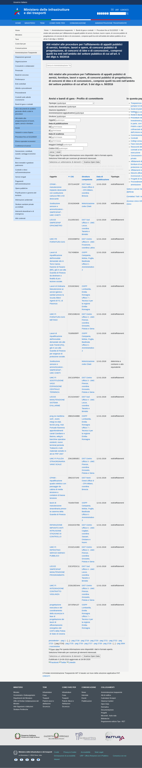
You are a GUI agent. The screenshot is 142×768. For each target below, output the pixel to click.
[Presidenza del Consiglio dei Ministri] (27, 736)
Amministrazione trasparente (62, 30)
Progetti (104, 713)
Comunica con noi (119, 756)
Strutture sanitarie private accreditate (24, 205)
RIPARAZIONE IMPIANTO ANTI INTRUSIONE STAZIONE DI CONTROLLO (56, 531)
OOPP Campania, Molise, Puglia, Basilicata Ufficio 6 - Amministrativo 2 (88, 261)
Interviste (85, 695)
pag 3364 (121, 643)
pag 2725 (69, 643)
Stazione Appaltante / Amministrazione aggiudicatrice (62, 111)
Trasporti (46, 698)
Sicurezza (46, 706)
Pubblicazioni (87, 701)
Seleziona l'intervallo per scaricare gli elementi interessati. (73, 158)
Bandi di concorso (22, 75)
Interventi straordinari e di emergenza (24, 212)
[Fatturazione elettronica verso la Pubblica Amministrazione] (115, 736)
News (84, 692)
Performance (20, 79)
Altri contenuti (20, 218)
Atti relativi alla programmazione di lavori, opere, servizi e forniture (24, 120)
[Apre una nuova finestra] (54, 662)
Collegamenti (107, 687)
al (49, 130)
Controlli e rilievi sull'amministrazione (22, 171)
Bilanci (17, 158)
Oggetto (52, 120)
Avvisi (17, 128)
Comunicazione (78, 23)
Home (18, 23)
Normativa (105, 707)
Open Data (105, 704)
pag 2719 (84, 641)
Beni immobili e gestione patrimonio (24, 164)
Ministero (30, 23)
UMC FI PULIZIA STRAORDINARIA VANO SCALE (57, 461)
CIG (71, 177)
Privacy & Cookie (70, 752)
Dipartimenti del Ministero (22, 698)
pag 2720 (94, 641)
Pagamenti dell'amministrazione (22, 182)
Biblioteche (105, 718)
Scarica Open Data (92, 162)
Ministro (16, 692)
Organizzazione (21, 61)
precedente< (54, 641)
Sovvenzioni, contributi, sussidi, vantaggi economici (25, 152)
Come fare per (57, 23)
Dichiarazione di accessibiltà (64, 756)
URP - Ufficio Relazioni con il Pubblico (94, 756)
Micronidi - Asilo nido (108, 716)
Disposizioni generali (23, 57)
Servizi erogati (20, 177)
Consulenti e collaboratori (24, 66)
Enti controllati (20, 84)
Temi (42, 23)
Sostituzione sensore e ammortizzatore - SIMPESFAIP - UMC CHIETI (57, 209)
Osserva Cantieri (107, 701)
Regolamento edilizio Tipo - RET (113, 721)
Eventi (84, 698)
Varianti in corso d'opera (24, 132)
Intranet (57, 759)
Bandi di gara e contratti (84, 30)
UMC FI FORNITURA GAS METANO (57, 317)
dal (50, 127)
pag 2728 (97, 643)
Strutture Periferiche (20, 709)
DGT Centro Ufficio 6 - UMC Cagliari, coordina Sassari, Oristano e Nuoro (88, 533)
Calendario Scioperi (108, 698)
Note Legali (99, 752)
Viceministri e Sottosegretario (24, 695)
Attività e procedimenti (23, 88)
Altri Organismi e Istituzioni (23, 706)
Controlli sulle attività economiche (23, 98)
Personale (19, 70)
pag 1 (63, 641)
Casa (45, 695)
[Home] (17, 11)
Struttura (52, 116)
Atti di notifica (106, 695)
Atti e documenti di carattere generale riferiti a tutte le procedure (25, 111)
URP (117, 10)
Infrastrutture (47, 692)
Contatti (124, 10)
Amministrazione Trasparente (111, 23)
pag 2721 (103, 641)
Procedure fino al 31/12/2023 (107, 30)
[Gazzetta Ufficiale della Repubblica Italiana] (56, 736)
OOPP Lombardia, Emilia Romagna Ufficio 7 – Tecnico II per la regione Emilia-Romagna (87, 297)
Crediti (56, 752)
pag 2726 (79, 643)
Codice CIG (53, 148)
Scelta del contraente (57, 107)
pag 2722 (113, 641)
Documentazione (107, 710)
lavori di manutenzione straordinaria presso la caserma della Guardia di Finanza (58, 508)
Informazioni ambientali (23, 200)
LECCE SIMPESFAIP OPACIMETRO (56, 223)
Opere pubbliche (21, 188)
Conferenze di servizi (23, 146)
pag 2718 (75, 641)
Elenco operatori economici (25, 141)
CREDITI (46, 676)
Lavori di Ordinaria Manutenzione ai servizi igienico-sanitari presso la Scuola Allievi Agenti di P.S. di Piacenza (57, 295)
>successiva (54, 646)
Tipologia (52, 103)
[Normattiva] (85, 736)
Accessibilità (85, 752)
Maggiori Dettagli (56, 145)
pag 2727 (88, 643)
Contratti (134, 138)
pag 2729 (107, 643)
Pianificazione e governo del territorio (25, 194)
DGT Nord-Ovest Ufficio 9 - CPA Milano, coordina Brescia (88, 190)
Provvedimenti (20, 93)
